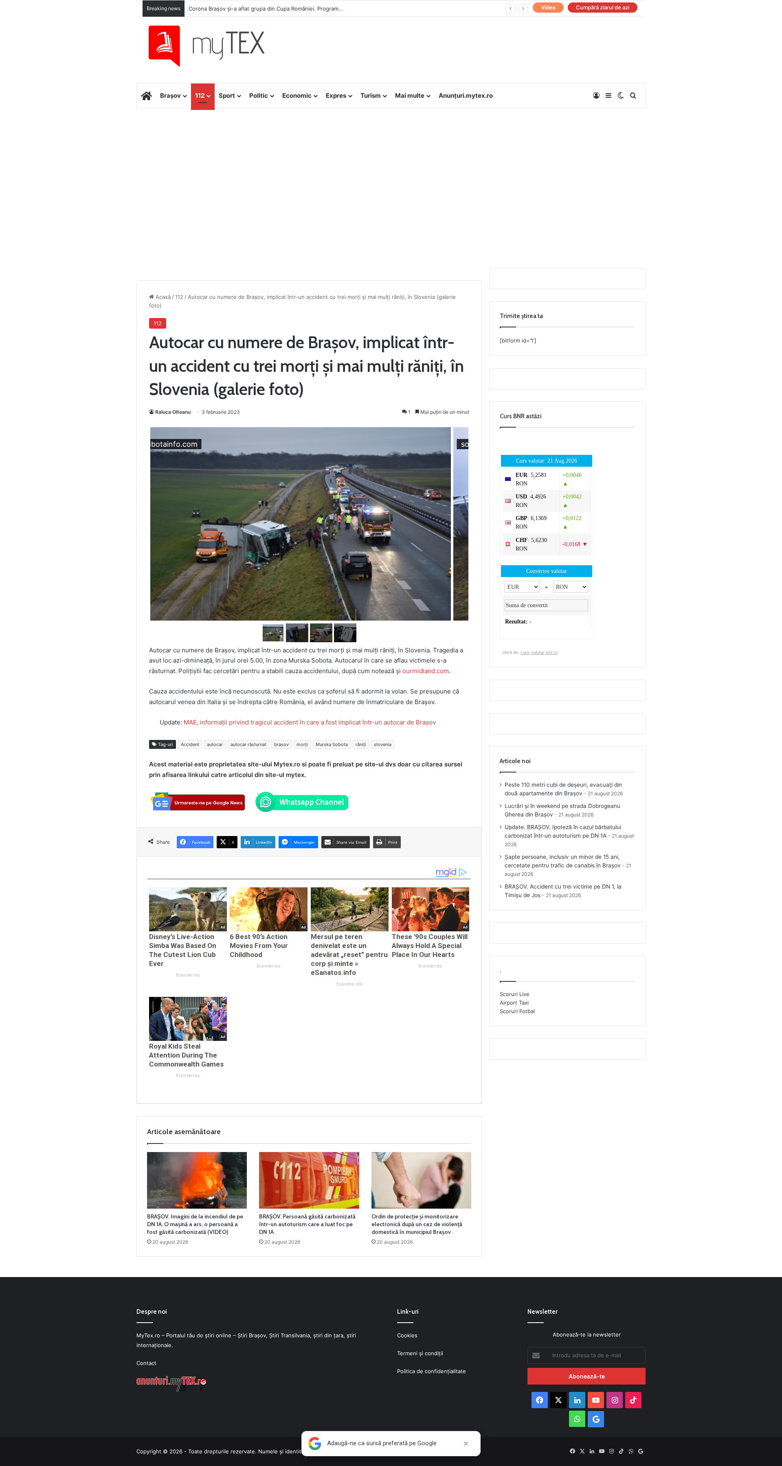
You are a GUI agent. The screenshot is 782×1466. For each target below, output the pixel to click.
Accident (190, 744)
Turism (370, 95)
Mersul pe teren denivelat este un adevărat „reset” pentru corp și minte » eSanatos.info (349, 955)
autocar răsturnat (248, 744)
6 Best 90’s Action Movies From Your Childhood (259, 946)
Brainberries (188, 975)
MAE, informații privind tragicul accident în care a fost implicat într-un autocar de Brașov (310, 722)
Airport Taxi (514, 1002)
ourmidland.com (425, 671)
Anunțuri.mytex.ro (466, 95)
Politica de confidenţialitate (431, 1371)
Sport (227, 95)
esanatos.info (349, 984)
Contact (146, 1363)
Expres (336, 95)
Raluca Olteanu (173, 412)
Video (548, 7)
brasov (281, 744)
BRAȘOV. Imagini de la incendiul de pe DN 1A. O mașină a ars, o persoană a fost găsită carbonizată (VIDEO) (195, 1224)
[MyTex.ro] (214, 46)
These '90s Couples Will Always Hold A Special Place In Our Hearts (430, 946)
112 (199, 95)
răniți (361, 744)
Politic (258, 95)
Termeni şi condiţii (420, 1353)
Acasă (162, 297)
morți (302, 744)
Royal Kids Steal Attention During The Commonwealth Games (186, 1055)
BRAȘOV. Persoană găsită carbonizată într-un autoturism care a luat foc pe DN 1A (307, 1224)
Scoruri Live (514, 994)
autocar (215, 744)
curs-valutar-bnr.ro (539, 652)
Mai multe (409, 95)
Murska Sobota (332, 744)
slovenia (382, 744)
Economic (297, 95)
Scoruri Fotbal (517, 1011)
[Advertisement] (391, 173)
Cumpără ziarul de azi (602, 7)
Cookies (407, 1335)
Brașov (170, 95)
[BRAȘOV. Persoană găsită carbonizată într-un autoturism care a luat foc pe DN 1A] (309, 1180)
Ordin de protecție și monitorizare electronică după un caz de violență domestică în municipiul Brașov (416, 1224)
